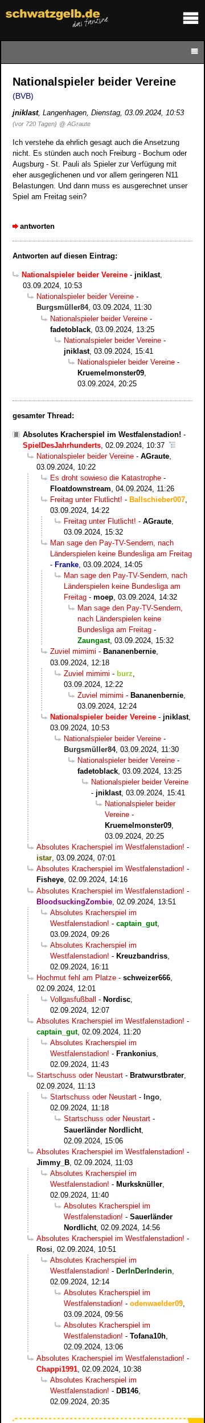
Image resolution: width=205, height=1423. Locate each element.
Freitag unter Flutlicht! (86, 499)
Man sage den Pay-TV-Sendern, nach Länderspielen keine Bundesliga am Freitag (125, 586)
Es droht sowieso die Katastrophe (105, 478)
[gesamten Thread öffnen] (172, 445)
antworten (37, 226)
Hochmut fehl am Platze (76, 977)
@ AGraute (75, 123)
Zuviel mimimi (73, 651)
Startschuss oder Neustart (79, 1075)
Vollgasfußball (73, 999)
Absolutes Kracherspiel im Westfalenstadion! (102, 434)
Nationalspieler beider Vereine (85, 296)
